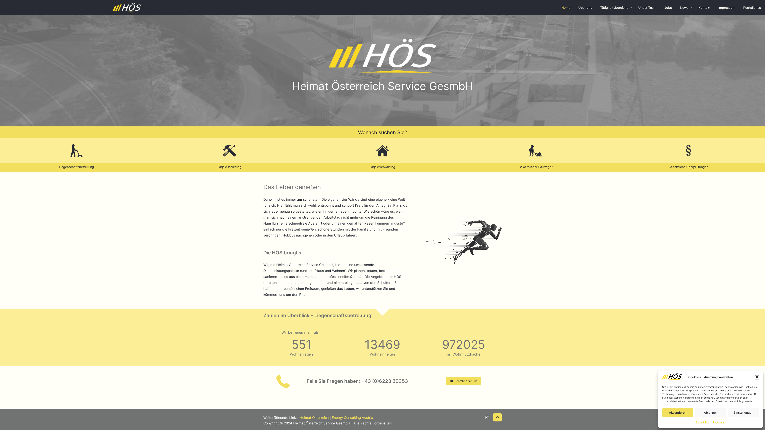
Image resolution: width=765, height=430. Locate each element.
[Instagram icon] (487, 418)
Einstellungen (743, 412)
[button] (757, 377)
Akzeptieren (678, 412)
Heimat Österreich (314, 418)
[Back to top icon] (497, 417)
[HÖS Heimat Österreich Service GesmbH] (127, 7)
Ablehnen (711, 412)
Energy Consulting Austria (352, 418)
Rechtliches (702, 422)
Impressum (719, 422)
